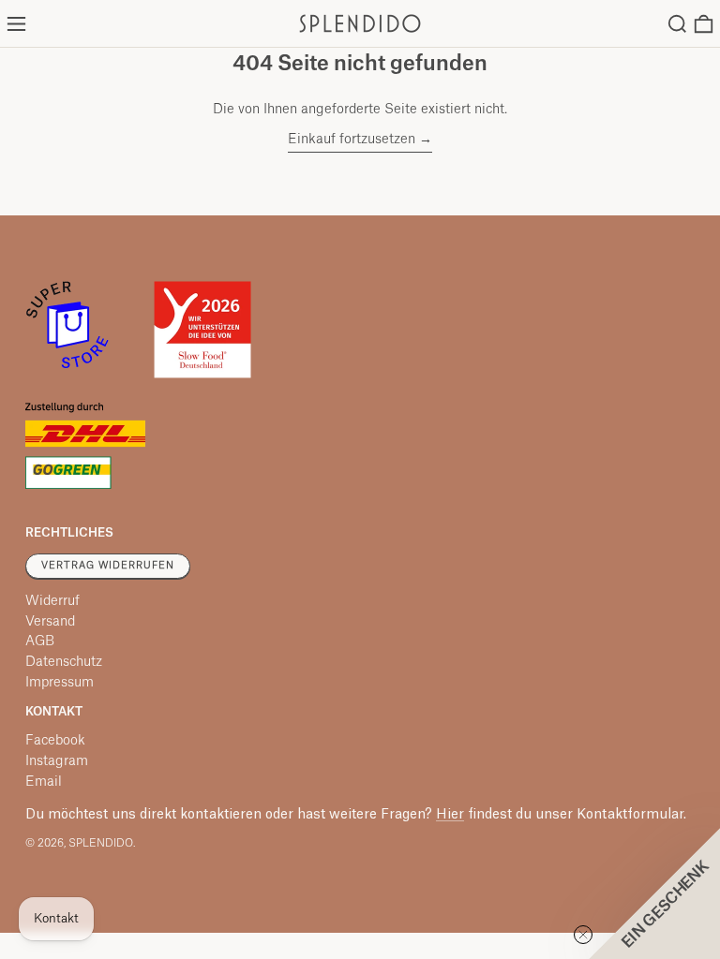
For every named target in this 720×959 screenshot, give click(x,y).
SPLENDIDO (100, 843)
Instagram (56, 761)
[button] (677, 23)
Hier (450, 814)
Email (43, 782)
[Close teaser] (583, 934)
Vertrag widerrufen (107, 565)
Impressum (59, 682)
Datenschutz (63, 662)
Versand (50, 621)
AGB (39, 641)
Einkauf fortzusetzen (351, 139)
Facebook (55, 740)
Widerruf (52, 601)
